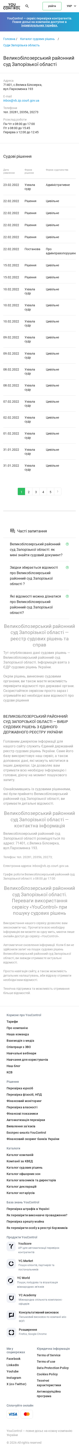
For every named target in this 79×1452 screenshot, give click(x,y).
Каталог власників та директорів (31, 1180)
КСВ (10, 1072)
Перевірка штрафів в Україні (28, 1209)
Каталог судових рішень (37, 39)
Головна (9, 39)
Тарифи (12, 1021)
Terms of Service (49, 1355)
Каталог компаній (20, 1155)
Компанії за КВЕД (20, 1161)
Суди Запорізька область (21, 45)
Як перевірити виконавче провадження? (37, 1215)
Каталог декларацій (22, 1186)
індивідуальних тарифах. (39, 25)
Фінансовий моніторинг (24, 1101)
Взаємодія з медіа (20, 1040)
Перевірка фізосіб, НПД (24, 1094)
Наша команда (18, 1034)
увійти (52, 6)
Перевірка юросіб (20, 1088)
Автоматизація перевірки (26, 1120)
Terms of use (46, 1361)
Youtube (13, 1371)
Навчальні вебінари (21, 1053)
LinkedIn (13, 1365)
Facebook (13, 1358)
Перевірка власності (22, 1107)
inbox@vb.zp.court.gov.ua (21, 100)
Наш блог (13, 1066)
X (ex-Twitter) (16, 1384)
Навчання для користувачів (27, 1059)
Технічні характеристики (49, 1383)
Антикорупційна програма (49, 1394)
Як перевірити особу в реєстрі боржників (37, 1228)
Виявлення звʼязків (21, 1126)
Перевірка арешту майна (25, 1221)
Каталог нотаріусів (21, 1193)
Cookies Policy (47, 1374)
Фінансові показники (22, 1113)
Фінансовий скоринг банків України (33, 1139)
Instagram (14, 1377)
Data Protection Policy (53, 1368)
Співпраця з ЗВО (19, 1047)
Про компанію (17, 1028)
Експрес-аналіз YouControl (26, 1132)
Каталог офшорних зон (23, 1174)
